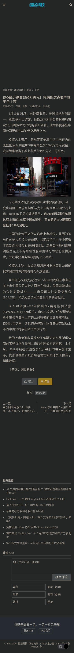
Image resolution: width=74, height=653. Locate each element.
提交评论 (61, 577)
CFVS (42, 643)
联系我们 (45, 630)
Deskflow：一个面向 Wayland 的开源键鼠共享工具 (35, 499)
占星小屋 (49, 643)
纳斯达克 (40, 393)
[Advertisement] (37, 50)
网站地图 (33, 643)
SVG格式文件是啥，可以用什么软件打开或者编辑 (35, 543)
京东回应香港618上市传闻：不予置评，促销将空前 (19, 409)
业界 (29, 90)
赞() (31, 381)
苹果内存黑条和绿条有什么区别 (24, 511)
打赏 (46, 381)
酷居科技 (37, 5)
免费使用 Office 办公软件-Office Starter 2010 (32, 527)
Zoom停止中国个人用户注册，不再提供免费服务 (56, 409)
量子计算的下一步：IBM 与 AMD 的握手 (30, 505)
